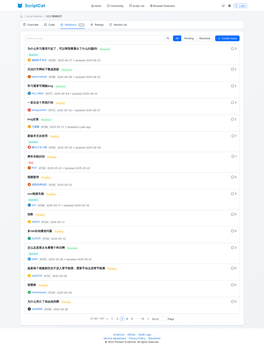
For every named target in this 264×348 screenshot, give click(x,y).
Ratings (99, 24)
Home (97, 5)
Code (51, 24)
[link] (132, 54)
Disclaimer (155, 338)
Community (117, 5)
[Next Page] (148, 319)
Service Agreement (114, 338)
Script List (138, 5)
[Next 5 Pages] (137, 319)
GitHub (131, 334)
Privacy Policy (137, 338)
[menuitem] (96, 6)
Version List (120, 24)
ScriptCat (118, 334)
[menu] (133, 5)
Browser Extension (164, 5)
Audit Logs (144, 334)
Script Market (34, 16)
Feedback (71, 24)
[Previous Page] (107, 319)
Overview (32, 24)
